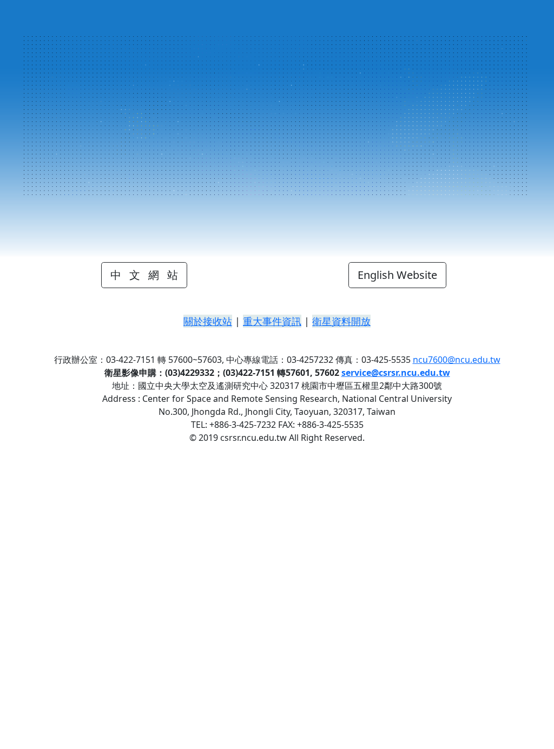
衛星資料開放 (341, 321)
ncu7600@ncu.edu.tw (456, 360)
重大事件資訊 (272, 321)
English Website (397, 275)
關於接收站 (207, 321)
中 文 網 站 (144, 275)
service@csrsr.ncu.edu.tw (395, 373)
